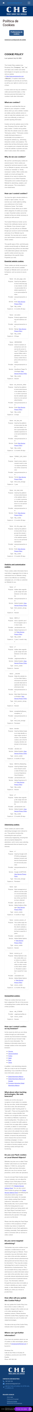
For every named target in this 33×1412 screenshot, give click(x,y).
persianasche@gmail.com (14, 3)
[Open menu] (29, 2)
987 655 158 (9, 1381)
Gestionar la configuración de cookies (15, 40)
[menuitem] (10, 1397)
